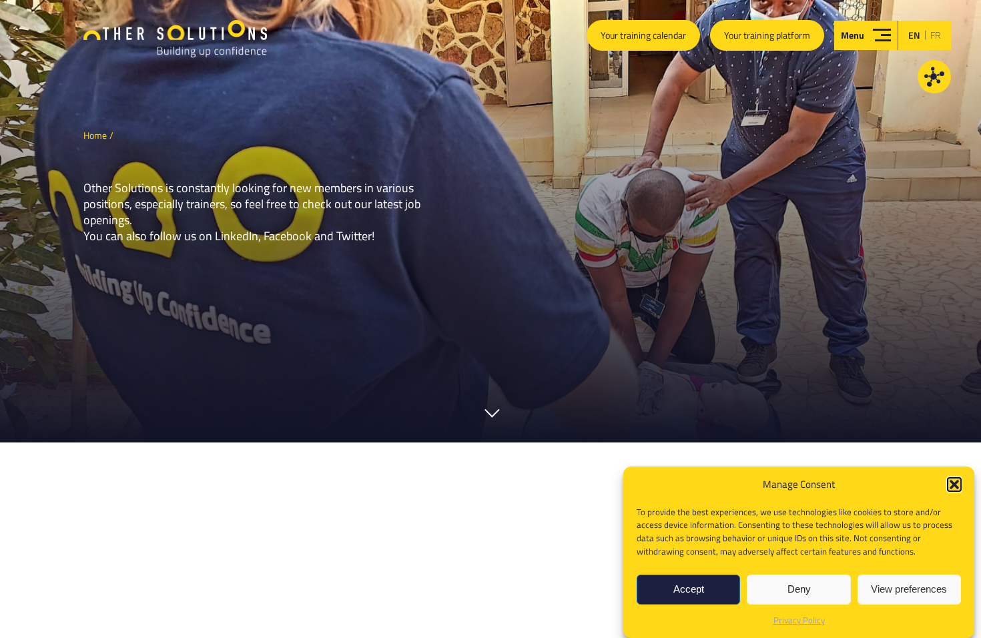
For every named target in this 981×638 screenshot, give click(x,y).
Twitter (354, 236)
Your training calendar (643, 35)
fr (935, 35)
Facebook (288, 236)
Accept (688, 589)
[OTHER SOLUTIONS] (175, 44)
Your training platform (767, 35)
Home (95, 135)
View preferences (909, 589)
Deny (799, 589)
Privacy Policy (799, 620)
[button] (954, 484)
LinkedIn (236, 236)
